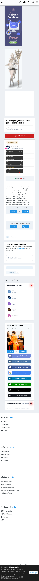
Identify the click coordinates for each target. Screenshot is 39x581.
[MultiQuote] (7, 237)
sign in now (20, 248)
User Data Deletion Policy (11, 490)
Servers (5, 457)
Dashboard (6, 451)
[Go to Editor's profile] (9, 303)
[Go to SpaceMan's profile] (9, 315)
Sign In (13, 211)
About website (7, 511)
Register (6, 424)
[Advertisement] (19, 103)
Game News (18, 129)
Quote (14, 237)
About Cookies (7, 514)
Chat (4, 520)
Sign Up (25, 211)
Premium (5, 460)
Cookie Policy (7, 493)
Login (5, 421)
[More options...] (31, 184)
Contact (5, 430)
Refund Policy (7, 481)
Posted (17, 148)
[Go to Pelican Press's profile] (9, 291)
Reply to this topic (19, 136)
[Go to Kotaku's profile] (9, 309)
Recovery (6, 427)
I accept (34, 573)
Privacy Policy (7, 484)
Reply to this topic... (15, 258)
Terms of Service (8, 487)
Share (20, 268)
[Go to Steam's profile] (8, 147)
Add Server (6, 454)
